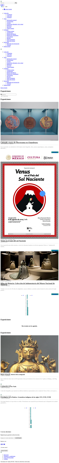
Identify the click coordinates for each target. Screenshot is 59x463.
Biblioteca (9, 25)
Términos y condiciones (9, 456)
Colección (6, 13)
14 (27, 313)
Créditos (6, 459)
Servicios (9, 27)
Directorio (6, 455)
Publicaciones (7, 46)
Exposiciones (10, 21)
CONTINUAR (18, 438)
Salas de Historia (11, 39)
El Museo (6, 30)
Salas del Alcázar (11, 41)
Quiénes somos (10, 31)
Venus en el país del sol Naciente (13, 241)
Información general (12, 20)
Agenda (9, 23)
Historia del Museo (11, 34)
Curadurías (9, 14)
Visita (5, 18)
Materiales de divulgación (13, 43)
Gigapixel (9, 17)
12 (27, 310)
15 (27, 314)
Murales (9, 38)
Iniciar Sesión (8, 9)
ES (3, 6)
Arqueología (10, 36)
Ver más (55, 152)
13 (27, 312)
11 (27, 309)
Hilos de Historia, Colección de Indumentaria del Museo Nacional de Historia (28, 283)
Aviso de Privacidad (8, 457)
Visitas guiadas (10, 28)
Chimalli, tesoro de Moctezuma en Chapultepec (19, 142)
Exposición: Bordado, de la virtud (15, 24)
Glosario (9, 45)
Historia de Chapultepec (12, 35)
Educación (6, 42)
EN (6, 6)
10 (27, 307)
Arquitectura (10, 32)
